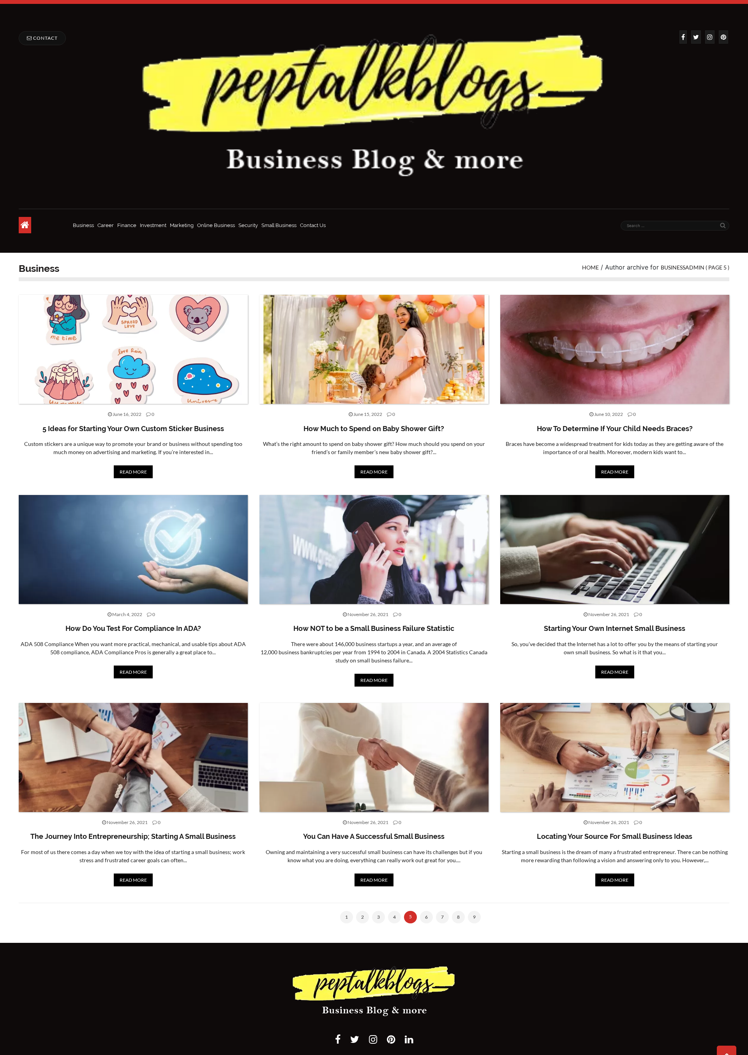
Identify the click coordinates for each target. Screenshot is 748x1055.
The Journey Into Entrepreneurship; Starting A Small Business (133, 836)
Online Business (216, 225)
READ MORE (133, 472)
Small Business (278, 225)
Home (590, 267)
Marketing (182, 225)
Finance (126, 225)
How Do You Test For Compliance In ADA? (133, 628)
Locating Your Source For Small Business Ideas (614, 836)
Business (83, 225)
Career (105, 225)
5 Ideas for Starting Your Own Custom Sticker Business (133, 428)
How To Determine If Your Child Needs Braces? (615, 428)
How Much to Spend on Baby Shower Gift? (373, 428)
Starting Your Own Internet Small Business (614, 628)
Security (248, 225)
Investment (153, 225)
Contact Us (313, 225)
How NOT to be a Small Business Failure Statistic (373, 628)
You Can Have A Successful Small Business (374, 836)
